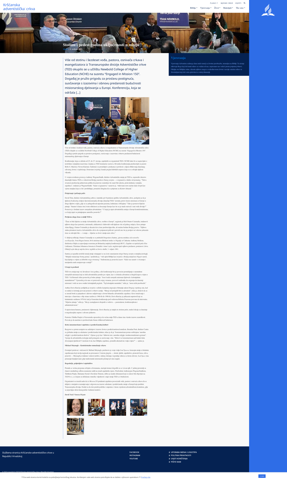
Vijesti (238, 3)
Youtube (133, 458)
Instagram (134, 455)
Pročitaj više (145, 477)
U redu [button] (262, 476)
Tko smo (240, 7)
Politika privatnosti (181, 455)
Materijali (227, 7)
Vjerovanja (205, 7)
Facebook (134, 452)
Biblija (193, 7)
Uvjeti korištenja (179, 458)
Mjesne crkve (227, 3)
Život (216, 7)
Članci (213, 3)
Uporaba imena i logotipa (184, 452)
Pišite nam (176, 462)
